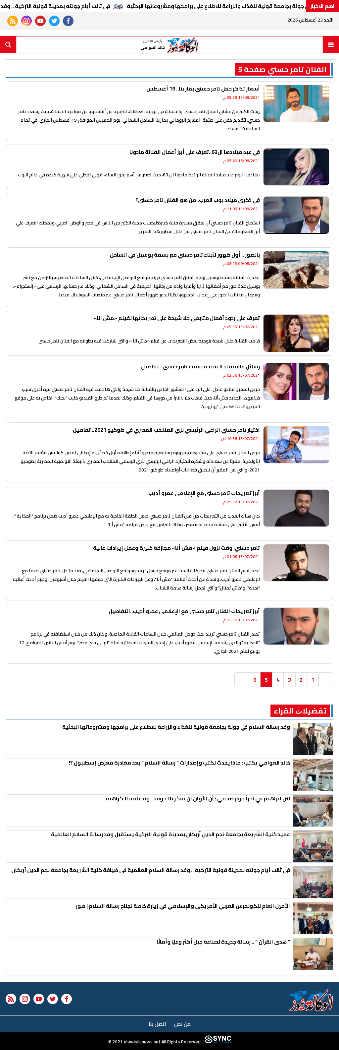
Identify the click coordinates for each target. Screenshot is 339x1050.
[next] (241, 679)
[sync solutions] (217, 1041)
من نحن (182, 1024)
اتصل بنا (157, 1024)
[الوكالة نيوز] (311, 1000)
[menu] (330, 44)
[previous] (325, 679)
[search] (8, 44)
